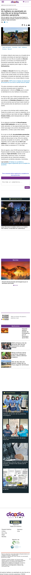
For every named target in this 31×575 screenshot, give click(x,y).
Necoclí (10, 49)
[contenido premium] (16, 522)
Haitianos (24, 47)
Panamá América (6, 529)
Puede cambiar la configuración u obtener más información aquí (12, 565)
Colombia (14, 47)
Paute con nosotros (15, 526)
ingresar (26, 1)
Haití (19, 47)
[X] (17, 517)
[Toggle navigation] (2, 1)
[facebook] (15, 517)
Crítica (3, 531)
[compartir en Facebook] (22, 25)
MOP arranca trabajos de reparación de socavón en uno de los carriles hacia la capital (15, 81)
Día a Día (4, 533)
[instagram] (22, 517)
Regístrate (16, 524)
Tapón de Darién (6, 47)
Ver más (23, 392)
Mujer (3, 535)
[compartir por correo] (29, 25)
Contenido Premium (16, 199)
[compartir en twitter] (24, 25)
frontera (4, 49)
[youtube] (20, 517)
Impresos (19, 529)
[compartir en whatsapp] (27, 25)
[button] (3, 273)
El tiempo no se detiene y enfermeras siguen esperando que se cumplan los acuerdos (15, 163)
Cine (18, 531)
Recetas (4, 536)
